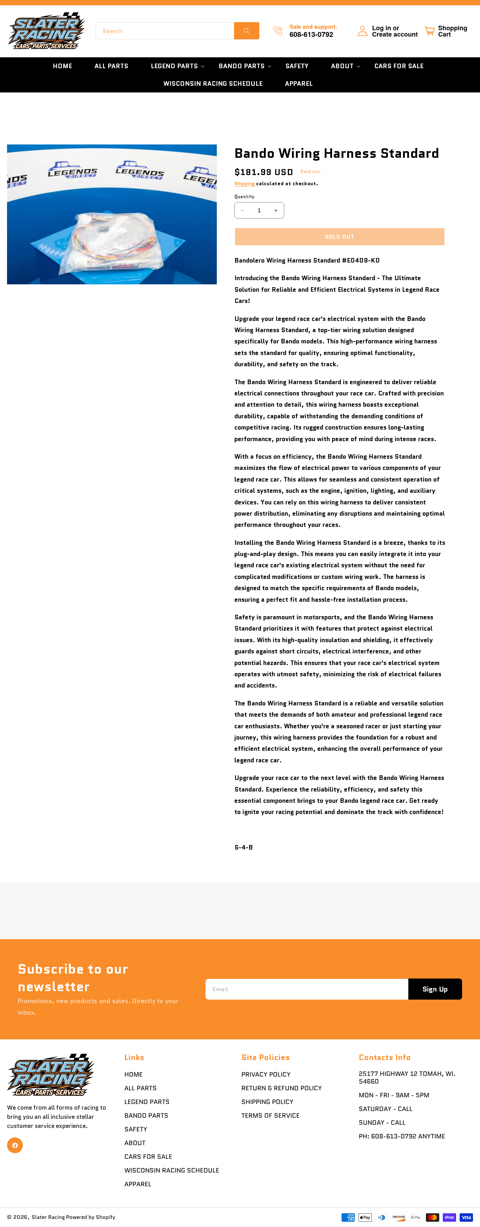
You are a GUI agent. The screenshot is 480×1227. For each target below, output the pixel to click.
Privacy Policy (266, 1074)
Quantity (244, 196)
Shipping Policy (267, 1102)
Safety (135, 1129)
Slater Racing (48, 1217)
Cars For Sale (148, 1157)
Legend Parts (147, 1102)
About (134, 1143)
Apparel (137, 1184)
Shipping (244, 183)
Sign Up (435, 989)
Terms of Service (270, 1115)
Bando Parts (146, 1115)
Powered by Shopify (90, 1217)
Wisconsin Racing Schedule (171, 1170)
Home (133, 1074)
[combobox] (177, 30)
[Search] (246, 30)
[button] (173, 66)
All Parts (140, 1088)
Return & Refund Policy (281, 1088)
